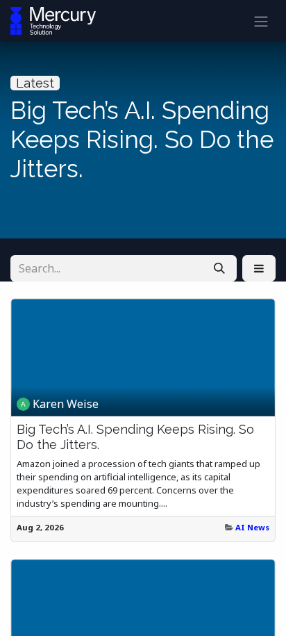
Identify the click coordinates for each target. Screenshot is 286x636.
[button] (259, 268)
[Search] (219, 268)
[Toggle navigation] (261, 21)
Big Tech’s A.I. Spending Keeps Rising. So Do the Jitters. (135, 437)
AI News (252, 527)
